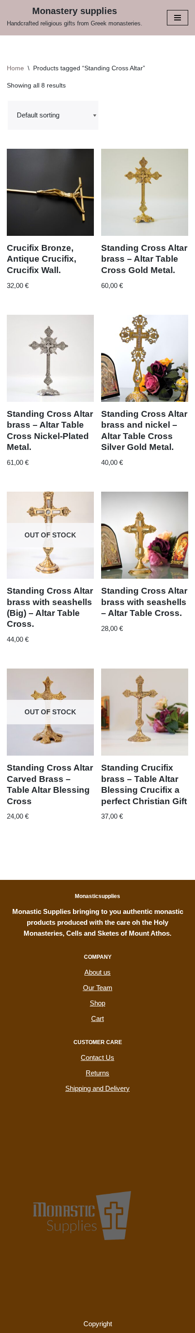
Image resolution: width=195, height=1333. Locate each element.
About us (97, 972)
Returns (97, 1073)
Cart (97, 1018)
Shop (97, 1003)
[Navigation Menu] (177, 17)
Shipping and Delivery (97, 1088)
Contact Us (97, 1057)
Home (15, 68)
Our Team (97, 987)
